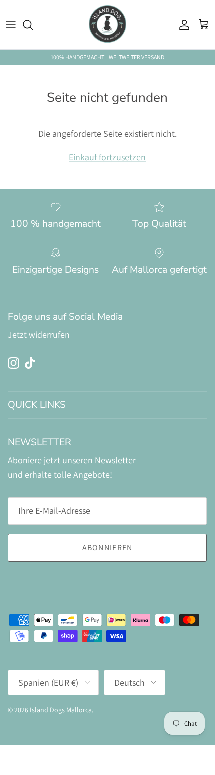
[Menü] (11, 25)
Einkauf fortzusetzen (107, 157)
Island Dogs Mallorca (61, 709)
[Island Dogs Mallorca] (107, 24)
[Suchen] (33, 25)
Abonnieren (107, 547)
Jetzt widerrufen (39, 334)
